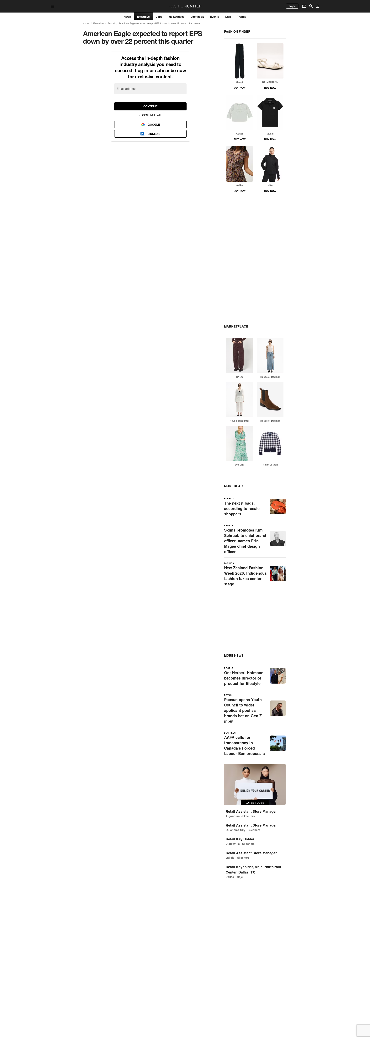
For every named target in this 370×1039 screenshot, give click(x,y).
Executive (98, 23)
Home (86, 23)
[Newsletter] (304, 6)
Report (111, 23)
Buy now (240, 87)
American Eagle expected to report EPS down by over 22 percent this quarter (160, 23)
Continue (150, 106)
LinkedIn (154, 134)
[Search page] (311, 6)
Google (154, 124)
